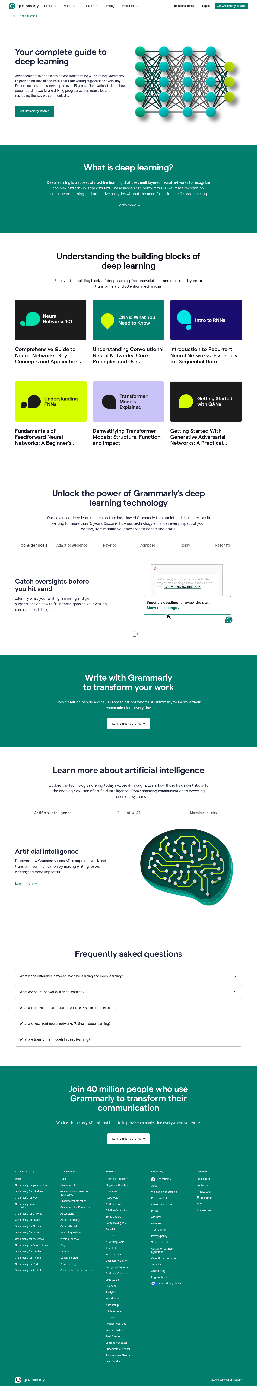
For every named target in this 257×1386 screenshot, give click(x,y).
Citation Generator (117, 1210)
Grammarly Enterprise (73, 1201)
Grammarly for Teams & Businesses (74, 1193)
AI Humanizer (114, 1204)
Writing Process (69, 1239)
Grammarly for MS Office (29, 1239)
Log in (206, 6)
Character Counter (117, 1260)
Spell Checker (114, 1336)
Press (154, 1211)
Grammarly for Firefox (28, 1226)
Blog (62, 1245)
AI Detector (113, 1197)
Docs (18, 1179)
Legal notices (159, 1277)
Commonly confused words (76, 1270)
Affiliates (156, 1217)
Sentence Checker (116, 1342)
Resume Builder (115, 1330)
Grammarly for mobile (28, 1251)
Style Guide (112, 1279)
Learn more (126, 205)
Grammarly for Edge (27, 1232)
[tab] (34, 546)
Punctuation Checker (118, 1349)
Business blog (68, 1264)
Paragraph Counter (117, 1267)
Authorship (112, 1305)
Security (156, 1264)
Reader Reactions (116, 1323)
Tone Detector (114, 1248)
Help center (203, 1179)
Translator (112, 1229)
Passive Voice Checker (119, 1355)
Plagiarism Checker (117, 1185)
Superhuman (163, 1179)
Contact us (203, 1185)
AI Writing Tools (115, 1242)
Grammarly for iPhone (28, 1257)
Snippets (111, 1286)
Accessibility (158, 1271)
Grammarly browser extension (27, 1206)
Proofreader (113, 1361)
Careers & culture (161, 1204)
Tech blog (65, 1251)
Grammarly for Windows (29, 1191)
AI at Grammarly (70, 1220)
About (154, 1185)
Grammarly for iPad (26, 1264)
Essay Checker (114, 1216)
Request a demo (184, 6)
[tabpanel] (128, 594)
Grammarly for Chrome (29, 1213)
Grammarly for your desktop (31, 1185)
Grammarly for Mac (26, 1197)
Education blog (69, 1257)
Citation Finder (114, 1311)
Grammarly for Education (75, 1207)
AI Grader (112, 1317)
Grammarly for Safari (27, 1220)
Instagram (206, 1198)
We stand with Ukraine (164, 1192)
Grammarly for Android (28, 1270)
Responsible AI (160, 1198)
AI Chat (110, 1235)
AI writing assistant (71, 1232)
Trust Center (158, 1229)
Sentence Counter (116, 1273)
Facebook (205, 1191)
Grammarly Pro (69, 1185)
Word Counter (114, 1254)
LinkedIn (205, 1210)
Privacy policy (159, 1236)
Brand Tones (113, 1298)
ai (14, 15)
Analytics (111, 1292)
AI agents (111, 1191)
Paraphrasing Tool (116, 1223)
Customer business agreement (162, 1250)
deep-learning (28, 15)
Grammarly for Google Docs (31, 1245)
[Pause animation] (135, 634)
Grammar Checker (117, 1179)
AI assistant (67, 1213)
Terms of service (160, 1242)
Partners (156, 1223)
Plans (63, 1179)
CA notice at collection (164, 1258)
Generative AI (68, 1226)
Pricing (110, 6)
